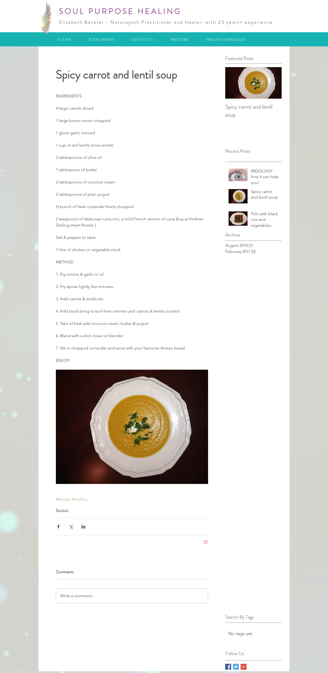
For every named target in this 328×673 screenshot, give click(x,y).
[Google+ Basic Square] (244, 667)
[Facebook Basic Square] (228, 667)
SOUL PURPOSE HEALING (120, 11)
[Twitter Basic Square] (236, 667)
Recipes (62, 510)
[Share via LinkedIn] (83, 526)
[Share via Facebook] (58, 526)
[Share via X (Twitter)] (70, 526)
